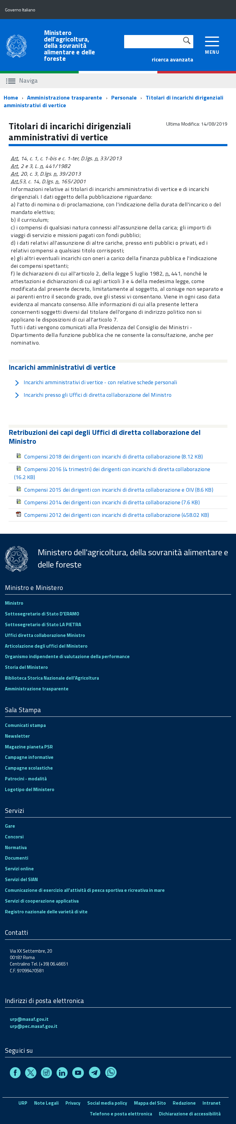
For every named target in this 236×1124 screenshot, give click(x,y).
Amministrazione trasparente (64, 97)
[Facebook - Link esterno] (15, 1073)
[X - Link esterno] (30, 1073)
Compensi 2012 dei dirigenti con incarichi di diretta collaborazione (116, 515)
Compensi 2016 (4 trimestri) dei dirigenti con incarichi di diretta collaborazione (112, 473)
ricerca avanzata (172, 59)
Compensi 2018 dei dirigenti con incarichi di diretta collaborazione (113, 456)
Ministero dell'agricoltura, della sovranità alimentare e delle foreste (69, 45)
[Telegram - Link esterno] (94, 1073)
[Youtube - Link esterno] (78, 1073)
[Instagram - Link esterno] (46, 1073)
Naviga (28, 80)
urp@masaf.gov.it (29, 1019)
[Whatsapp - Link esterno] (110, 1073)
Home (11, 97)
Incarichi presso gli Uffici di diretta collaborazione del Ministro (97, 395)
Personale (124, 97)
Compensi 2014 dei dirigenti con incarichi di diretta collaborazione (112, 502)
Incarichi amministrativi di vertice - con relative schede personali (100, 382)
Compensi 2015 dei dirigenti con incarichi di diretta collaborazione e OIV (118, 490)
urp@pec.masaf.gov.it (33, 1026)
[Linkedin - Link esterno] (62, 1073)
